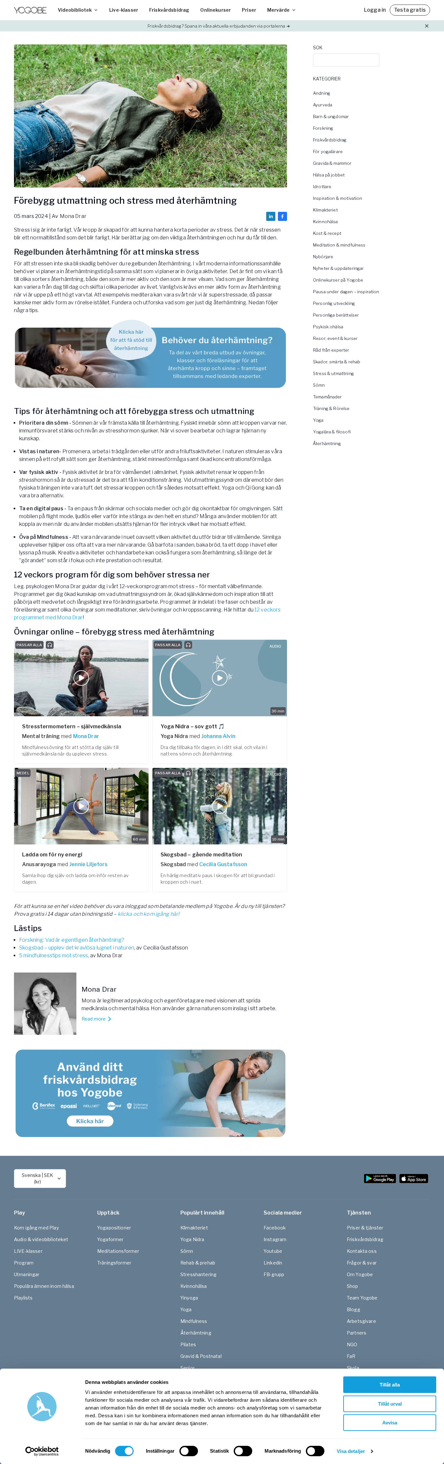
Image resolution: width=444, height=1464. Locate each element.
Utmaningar (27, 1274)
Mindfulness (193, 1321)
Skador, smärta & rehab (336, 361)
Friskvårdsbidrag (169, 10)
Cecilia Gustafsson (223, 864)
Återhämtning (327, 443)
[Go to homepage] (30, 10)
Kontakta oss (362, 1251)
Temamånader (327, 396)
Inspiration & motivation (337, 198)
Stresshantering (198, 1274)
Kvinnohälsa (325, 221)
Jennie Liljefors (88, 864)
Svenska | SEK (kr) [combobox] (37, 1178)
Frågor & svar (362, 1262)
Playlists (23, 1298)
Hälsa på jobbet (329, 174)
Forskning (323, 128)
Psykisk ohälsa (328, 326)
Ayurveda (322, 104)
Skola (353, 1368)
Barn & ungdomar (331, 116)
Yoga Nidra (192, 1239)
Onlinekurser (215, 10)
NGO (352, 1344)
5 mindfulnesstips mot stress (53, 955)
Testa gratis (410, 10)
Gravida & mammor (332, 163)
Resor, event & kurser (335, 338)
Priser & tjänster (365, 1227)
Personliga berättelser (336, 315)
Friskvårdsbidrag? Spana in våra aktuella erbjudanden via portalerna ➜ (219, 26)
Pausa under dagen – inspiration (346, 291)
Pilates (188, 1344)
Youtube (273, 1251)
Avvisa (389, 1422)
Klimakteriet (325, 209)
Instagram (275, 1239)
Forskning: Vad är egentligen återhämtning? (71, 940)
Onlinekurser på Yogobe (338, 280)
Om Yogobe (360, 1274)
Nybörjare (323, 256)
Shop (352, 1286)
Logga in (375, 10)
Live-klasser (123, 10)
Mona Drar (73, 216)
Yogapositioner (114, 1227)
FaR (351, 1356)
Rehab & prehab (197, 1262)
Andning (321, 93)
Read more (94, 1019)
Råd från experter (331, 350)
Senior (187, 1368)
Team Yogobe (362, 1298)
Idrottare (322, 186)
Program (23, 1262)
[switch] (188, 1451)
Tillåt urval (390, 1404)
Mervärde (278, 10)
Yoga (318, 420)
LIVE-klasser (28, 1251)
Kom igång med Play (36, 1227)
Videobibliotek (75, 10)
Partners (356, 1333)
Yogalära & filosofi (332, 431)
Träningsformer (114, 1262)
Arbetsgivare (361, 1321)
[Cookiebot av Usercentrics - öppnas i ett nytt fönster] (42, 1451)
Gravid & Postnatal (201, 1356)
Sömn (319, 385)
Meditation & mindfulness (339, 245)
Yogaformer (110, 1239)
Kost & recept (327, 233)
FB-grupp (274, 1274)
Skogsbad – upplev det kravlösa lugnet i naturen (76, 948)
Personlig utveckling (334, 303)
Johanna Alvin (218, 736)
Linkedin (273, 1262)
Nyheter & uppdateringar (338, 268)
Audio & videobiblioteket (41, 1239)
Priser (249, 10)
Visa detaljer (351, 1451)
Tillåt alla (390, 1384)
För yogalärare (328, 151)
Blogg (353, 1309)
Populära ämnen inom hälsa (44, 1286)
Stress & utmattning (333, 373)
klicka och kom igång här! (149, 914)
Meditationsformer (118, 1251)
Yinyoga (189, 1298)
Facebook (275, 1227)
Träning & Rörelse (331, 408)
